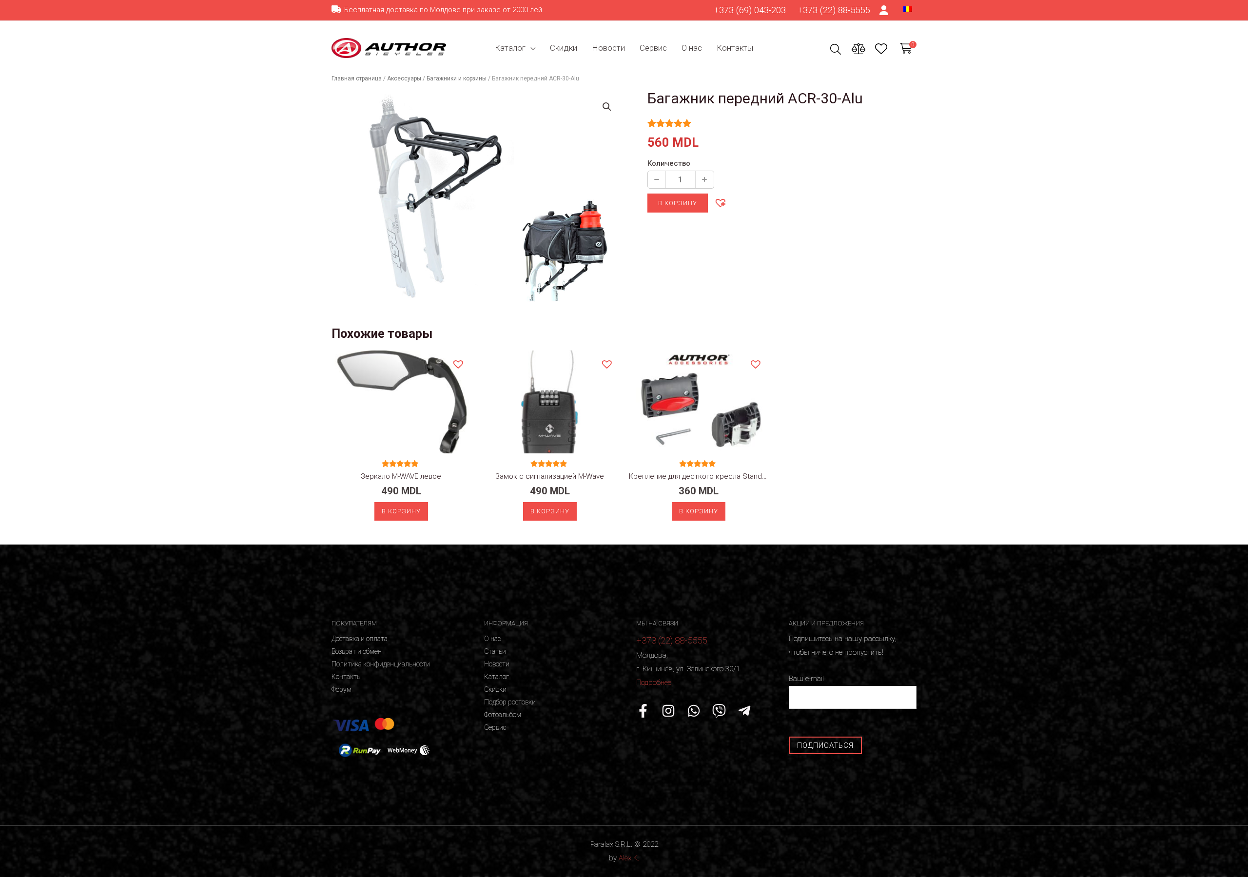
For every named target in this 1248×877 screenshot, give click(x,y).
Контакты (735, 48)
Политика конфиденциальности (381, 664)
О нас (692, 48)
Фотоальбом (502, 715)
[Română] (907, 8)
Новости (608, 48)
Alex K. (629, 858)
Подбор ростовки (510, 702)
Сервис (653, 48)
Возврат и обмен (357, 651)
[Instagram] (668, 711)
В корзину (677, 203)
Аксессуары (404, 78)
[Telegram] (744, 711)
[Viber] (719, 711)
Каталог (510, 48)
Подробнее (653, 682)
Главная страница (357, 78)
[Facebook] (643, 711)
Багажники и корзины (457, 78)
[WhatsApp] (694, 711)
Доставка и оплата (360, 639)
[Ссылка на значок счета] (884, 10)
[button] (720, 202)
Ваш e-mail (806, 678)
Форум (341, 689)
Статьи (495, 651)
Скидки (563, 48)
